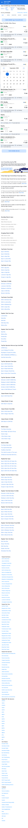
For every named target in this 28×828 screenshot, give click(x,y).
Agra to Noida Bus (5, 254)
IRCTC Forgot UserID (6, 780)
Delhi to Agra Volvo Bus (6, 477)
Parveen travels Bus (6, 658)
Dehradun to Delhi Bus (6, 283)
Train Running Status (6, 766)
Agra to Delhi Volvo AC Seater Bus (9, 470)
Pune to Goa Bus (5, 595)
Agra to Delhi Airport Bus (6, 396)
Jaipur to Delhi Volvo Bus (6, 500)
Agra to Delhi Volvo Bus (6, 509)
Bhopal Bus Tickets (5, 647)
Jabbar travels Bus (5, 671)
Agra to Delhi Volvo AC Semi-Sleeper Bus (10, 466)
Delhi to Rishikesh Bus (6, 304)
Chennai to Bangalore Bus (7, 583)
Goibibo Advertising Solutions (7, 784)
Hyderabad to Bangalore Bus (7, 576)
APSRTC (3, 700)
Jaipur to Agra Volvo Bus (6, 482)
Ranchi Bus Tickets (5, 649)
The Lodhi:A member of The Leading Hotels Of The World (14, 452)
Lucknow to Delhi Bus (6, 286)
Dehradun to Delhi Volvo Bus (7, 493)
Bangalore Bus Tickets (6, 608)
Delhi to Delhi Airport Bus (6, 411)
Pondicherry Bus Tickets (6, 628)
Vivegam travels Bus (6, 660)
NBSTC (3, 737)
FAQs (3, 811)
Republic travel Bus (5, 667)
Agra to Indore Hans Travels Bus (8, 373)
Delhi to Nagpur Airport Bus (7, 413)
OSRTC (3, 709)
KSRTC (3, 723)
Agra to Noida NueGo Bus (7, 368)
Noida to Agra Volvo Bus (6, 479)
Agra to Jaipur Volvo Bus (6, 514)
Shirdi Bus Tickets (5, 617)
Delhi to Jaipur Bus (5, 306)
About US (3, 788)
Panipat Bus (4, 341)
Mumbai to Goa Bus (5, 567)
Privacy (3, 795)
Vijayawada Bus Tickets (6, 633)
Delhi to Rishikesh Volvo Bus (7, 530)
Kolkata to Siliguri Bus (6, 590)
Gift (2, 818)
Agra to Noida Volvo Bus (6, 511)
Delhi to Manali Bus (5, 309)
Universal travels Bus (6, 662)
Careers (3, 800)
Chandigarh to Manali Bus (7, 602)
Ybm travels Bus (5, 687)
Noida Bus (3, 318)
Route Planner (4, 759)
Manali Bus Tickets (5, 624)
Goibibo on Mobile (5, 804)
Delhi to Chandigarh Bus (6, 572)
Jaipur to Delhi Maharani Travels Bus (9, 389)
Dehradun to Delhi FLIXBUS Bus (8, 380)
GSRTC (3, 719)
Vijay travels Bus (5, 692)
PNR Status (4, 768)
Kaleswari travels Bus (6, 678)
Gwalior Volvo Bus (5, 548)
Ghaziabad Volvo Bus (6, 551)
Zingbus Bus (4, 669)
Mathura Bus (4, 325)
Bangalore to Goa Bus (6, 565)
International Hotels (5, 745)
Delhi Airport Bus (5, 322)
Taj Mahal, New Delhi (6, 450)
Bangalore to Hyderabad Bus (7, 579)
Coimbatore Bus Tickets (6, 619)
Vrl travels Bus (4, 664)
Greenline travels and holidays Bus (8, 653)
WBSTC (3, 732)
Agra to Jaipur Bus (5, 256)
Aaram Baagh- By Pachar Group (8, 431)
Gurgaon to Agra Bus (6, 277)
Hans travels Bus (5, 655)
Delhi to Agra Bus (5, 267)
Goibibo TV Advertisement (7, 806)
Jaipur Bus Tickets (5, 644)
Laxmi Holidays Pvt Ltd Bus (7, 350)
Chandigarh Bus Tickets (6, 642)
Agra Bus (3, 331)
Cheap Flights (4, 764)
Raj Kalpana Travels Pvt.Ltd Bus (8, 352)
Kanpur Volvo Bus (5, 543)
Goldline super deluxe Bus (7, 689)
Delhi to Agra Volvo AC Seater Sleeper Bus (11, 463)
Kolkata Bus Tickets (5, 626)
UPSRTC (3, 705)
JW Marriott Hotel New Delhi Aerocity (9, 454)
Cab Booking (4, 755)
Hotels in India (4, 773)
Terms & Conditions (5, 791)
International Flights (5, 750)
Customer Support (5, 797)
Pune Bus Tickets (5, 631)
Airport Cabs (4, 771)
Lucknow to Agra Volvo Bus (7, 484)
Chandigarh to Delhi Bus (6, 563)
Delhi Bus (3, 320)
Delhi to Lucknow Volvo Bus (7, 527)
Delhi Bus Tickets (5, 615)
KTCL (3, 735)
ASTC (3, 716)
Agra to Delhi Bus (5, 251)
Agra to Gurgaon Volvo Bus (7, 518)
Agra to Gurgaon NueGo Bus (7, 371)
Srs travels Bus (5, 676)
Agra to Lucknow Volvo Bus (7, 516)
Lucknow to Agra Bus (6, 274)
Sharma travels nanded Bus (7, 673)
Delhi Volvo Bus (4, 546)
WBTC (3, 725)
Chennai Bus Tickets (6, 612)
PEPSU (3, 730)
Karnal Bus (3, 339)
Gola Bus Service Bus (6, 357)
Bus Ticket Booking (5, 752)
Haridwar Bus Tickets (6, 640)
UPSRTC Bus (4, 347)
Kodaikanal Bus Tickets (6, 638)
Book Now (24, 183)
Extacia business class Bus (7, 685)
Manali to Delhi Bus (5, 293)
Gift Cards (4, 816)
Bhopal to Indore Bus (6, 592)
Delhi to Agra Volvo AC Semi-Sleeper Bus (10, 468)
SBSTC (3, 714)
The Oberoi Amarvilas (6, 429)
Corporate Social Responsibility (8, 802)
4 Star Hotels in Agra (6, 438)
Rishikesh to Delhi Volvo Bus (7, 498)
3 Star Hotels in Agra (6, 436)
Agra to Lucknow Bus (6, 258)
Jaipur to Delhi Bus (5, 290)
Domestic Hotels (5, 743)
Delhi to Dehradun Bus (6, 299)
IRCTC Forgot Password (6, 782)
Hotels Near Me (5, 775)
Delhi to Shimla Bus (5, 588)
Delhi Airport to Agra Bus (6, 403)
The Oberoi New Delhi (6, 445)
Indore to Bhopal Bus (6, 586)
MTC (3, 739)
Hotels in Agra (4, 434)
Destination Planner (5, 761)
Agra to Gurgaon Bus (6, 261)
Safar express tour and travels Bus (8, 696)
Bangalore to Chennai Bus (7, 574)
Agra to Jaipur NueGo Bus (7, 366)
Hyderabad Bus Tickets (6, 610)
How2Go (3, 820)
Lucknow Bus (4, 315)
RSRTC (3, 721)
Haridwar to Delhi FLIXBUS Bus (8, 384)
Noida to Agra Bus (5, 270)
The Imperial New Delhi (6, 447)
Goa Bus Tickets (5, 606)
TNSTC (3, 703)
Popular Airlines (5, 777)
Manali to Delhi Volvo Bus (7, 502)
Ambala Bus (4, 336)
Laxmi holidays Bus (5, 694)
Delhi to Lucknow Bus (6, 302)
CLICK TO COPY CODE (6, 169)
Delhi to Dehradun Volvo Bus (7, 525)
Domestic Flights (5, 748)
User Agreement (5, 793)
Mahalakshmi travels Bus (6, 680)
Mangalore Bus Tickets (6, 635)
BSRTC (3, 728)
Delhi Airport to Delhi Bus (6, 421)
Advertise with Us (5, 813)
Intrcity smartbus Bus (6, 683)
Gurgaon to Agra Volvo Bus (7, 486)
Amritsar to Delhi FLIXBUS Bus (8, 387)
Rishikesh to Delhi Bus (6, 288)
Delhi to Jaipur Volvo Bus (6, 532)
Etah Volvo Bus (4, 541)
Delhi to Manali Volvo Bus (7, 534)
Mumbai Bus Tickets (6, 622)
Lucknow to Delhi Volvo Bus (7, 495)
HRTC (3, 712)
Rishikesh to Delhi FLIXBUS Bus (8, 382)
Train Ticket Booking (6, 757)
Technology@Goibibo (6, 809)
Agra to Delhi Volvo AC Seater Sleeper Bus (11, 461)
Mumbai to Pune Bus (6, 597)
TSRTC (3, 707)
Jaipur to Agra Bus (5, 272)
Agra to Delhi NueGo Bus (7, 364)
